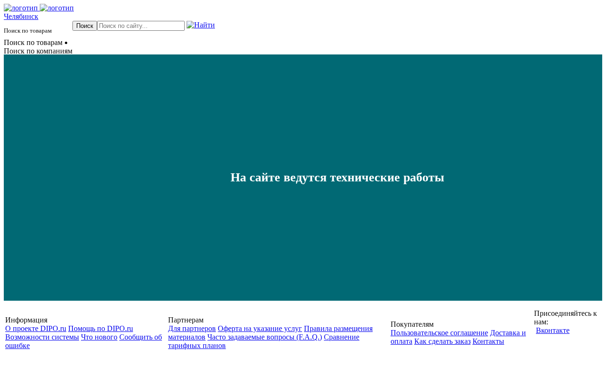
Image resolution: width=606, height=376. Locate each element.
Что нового (99, 337)
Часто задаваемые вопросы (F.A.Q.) (264, 337)
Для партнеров (192, 328)
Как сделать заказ (442, 341)
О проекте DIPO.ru (35, 328)
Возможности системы (42, 337)
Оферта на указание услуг (260, 328)
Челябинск (21, 16)
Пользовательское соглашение (439, 333)
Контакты (488, 341)
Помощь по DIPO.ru (100, 328)
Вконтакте (553, 330)
